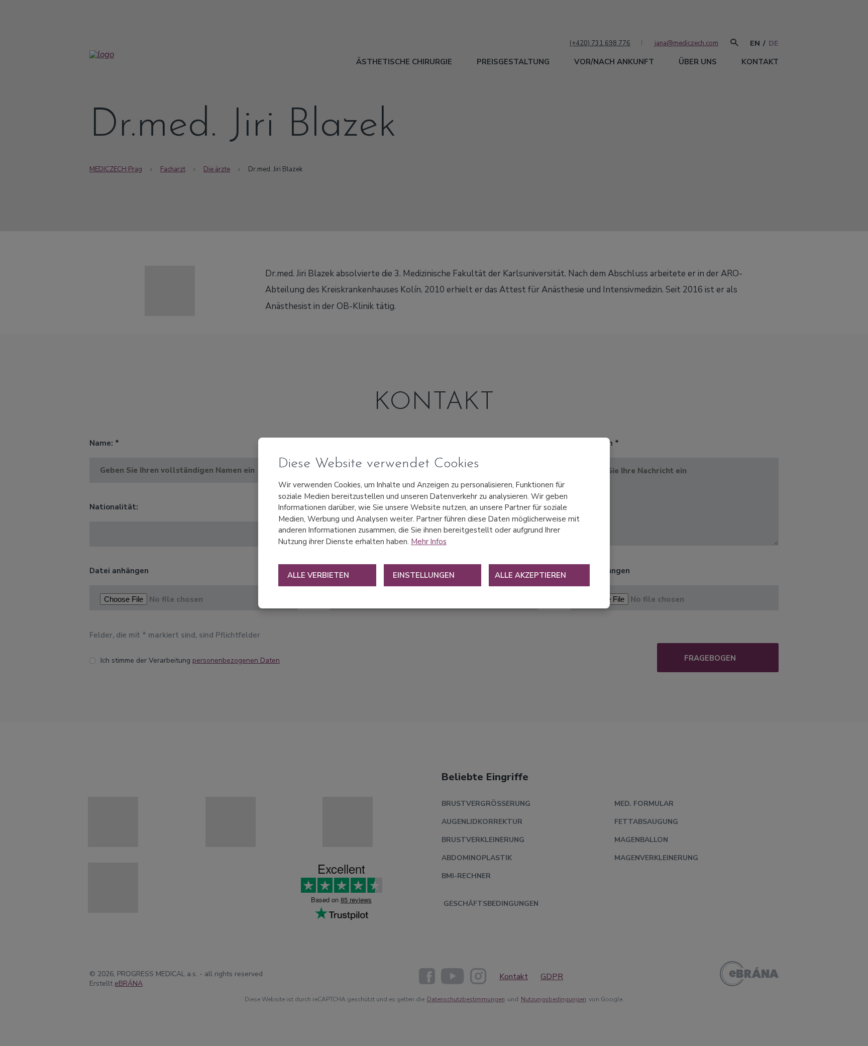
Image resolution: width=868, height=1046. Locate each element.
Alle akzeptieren (531, 575)
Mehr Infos (429, 542)
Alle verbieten (319, 575)
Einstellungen (425, 575)
